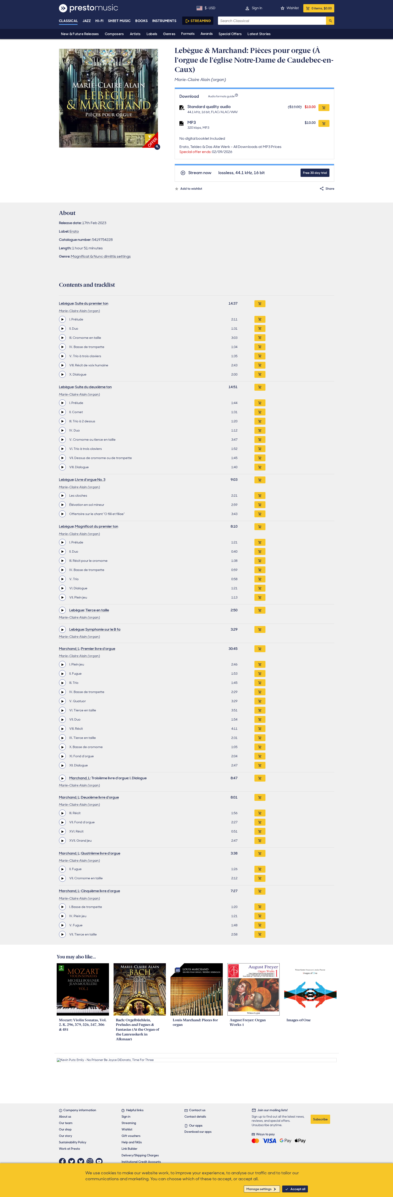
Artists (135, 34)
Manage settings (259, 1189)
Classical (68, 21)
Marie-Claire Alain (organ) (79, 311)
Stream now (200, 172)
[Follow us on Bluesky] (81, 1161)
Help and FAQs (132, 1142)
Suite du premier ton (91, 303)
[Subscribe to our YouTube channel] (100, 1161)
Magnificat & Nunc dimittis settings (101, 256)
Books (141, 21)
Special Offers (230, 34)
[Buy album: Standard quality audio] (323, 107)
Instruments (164, 21)
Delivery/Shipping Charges (140, 1155)
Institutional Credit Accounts (141, 1162)
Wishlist (293, 8)
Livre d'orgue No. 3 (90, 479)
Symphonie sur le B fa (102, 629)
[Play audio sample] (62, 319)
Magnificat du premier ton (96, 526)
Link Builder (129, 1149)
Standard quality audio (209, 106)
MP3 (191, 122)
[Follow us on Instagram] (91, 1161)
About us (65, 1117)
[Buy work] (259, 303)
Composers (114, 34)
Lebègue (66, 303)
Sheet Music (119, 21)
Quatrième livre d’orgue (100, 853)
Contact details (195, 1117)
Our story (65, 1136)
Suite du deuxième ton (93, 386)
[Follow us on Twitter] (72, 1161)
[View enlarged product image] (108, 98)
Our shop (65, 1129)
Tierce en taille (97, 610)
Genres (169, 34)
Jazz (87, 21)
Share (330, 189)
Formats (188, 33)
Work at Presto (69, 1149)
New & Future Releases (80, 34)
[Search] (330, 21)
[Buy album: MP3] (323, 123)
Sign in (257, 8)
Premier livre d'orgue (98, 648)
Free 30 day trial (315, 173)
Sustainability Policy (72, 1142)
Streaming (201, 21)
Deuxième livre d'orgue (100, 797)
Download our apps (198, 1132)
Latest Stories (259, 34)
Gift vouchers (131, 1136)
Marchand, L (69, 648)
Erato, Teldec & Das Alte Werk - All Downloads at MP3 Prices (230, 149)
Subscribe (320, 1119)
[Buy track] (259, 319)
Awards (207, 33)
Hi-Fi (99, 21)
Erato (74, 231)
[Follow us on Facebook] (63, 1161)
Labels (152, 34)
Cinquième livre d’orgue (100, 890)
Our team (65, 1123)
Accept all (297, 1189)
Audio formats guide (221, 96)
